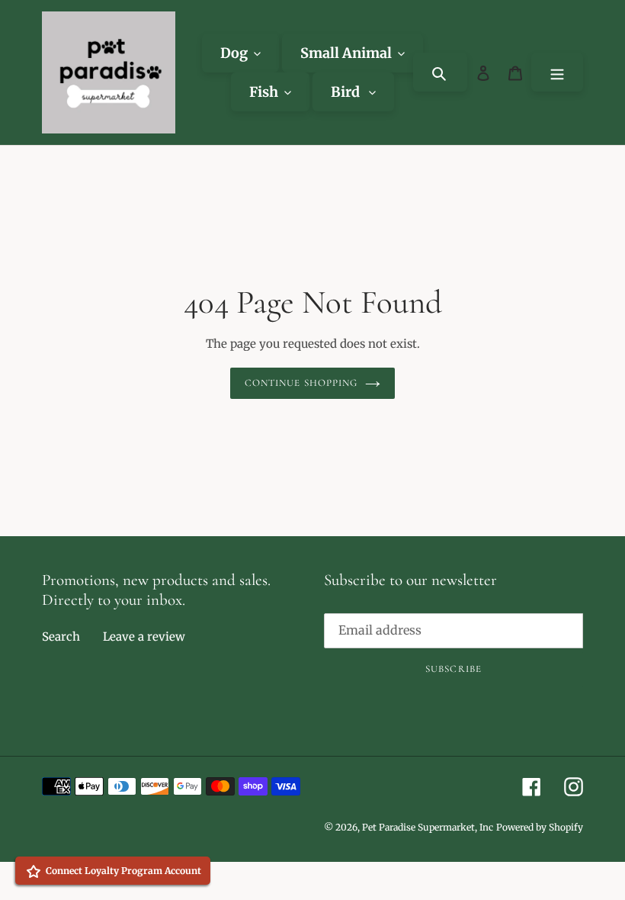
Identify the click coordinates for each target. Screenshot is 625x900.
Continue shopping (301, 383)
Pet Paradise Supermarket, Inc (427, 827)
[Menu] (557, 72)
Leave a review (144, 636)
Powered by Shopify (539, 827)
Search (61, 636)
